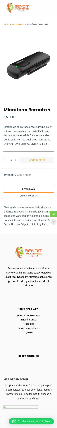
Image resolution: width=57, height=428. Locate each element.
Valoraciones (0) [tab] (28, 196)
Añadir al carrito (37, 159)
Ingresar (28, 332)
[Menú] (52, 7)
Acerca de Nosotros (28, 315)
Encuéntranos (28, 319)
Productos (28, 323)
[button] (31, 421)
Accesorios (24, 175)
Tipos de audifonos (28, 328)
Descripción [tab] (28, 189)
